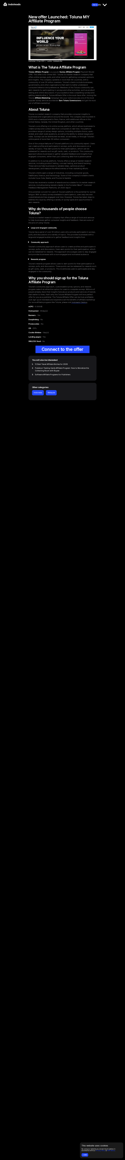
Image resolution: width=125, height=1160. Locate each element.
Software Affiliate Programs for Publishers (52, 375)
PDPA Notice (111, 1150)
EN (99, 4)
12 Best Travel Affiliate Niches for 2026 (51, 364)
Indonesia (38, 393)
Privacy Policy (100, 1150)
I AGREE (85, 1155)
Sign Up (95, 5)
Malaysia (51, 393)
